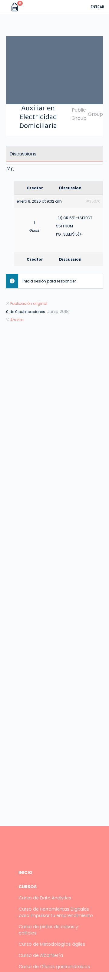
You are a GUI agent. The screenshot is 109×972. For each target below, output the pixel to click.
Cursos (27, 887)
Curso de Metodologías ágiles (52, 944)
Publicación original (28, 303)
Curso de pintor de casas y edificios (48, 930)
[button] (5, 7)
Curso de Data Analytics (45, 898)
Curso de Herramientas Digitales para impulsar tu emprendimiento (56, 912)
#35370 (93, 201)
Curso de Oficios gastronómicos (54, 967)
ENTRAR (97, 6)
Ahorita (16, 319)
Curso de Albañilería (41, 955)
